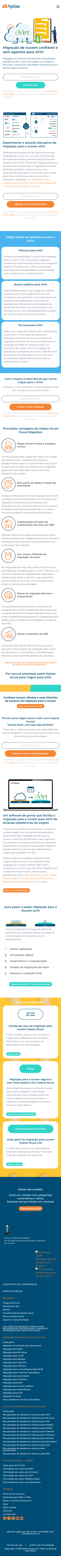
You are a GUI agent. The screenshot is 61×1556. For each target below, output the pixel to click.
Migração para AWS (12, 1349)
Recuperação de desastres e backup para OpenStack (30, 1441)
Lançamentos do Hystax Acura (18, 1313)
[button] (58, 6)
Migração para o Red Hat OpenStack (21, 1372)
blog (5, 1504)
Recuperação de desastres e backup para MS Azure (29, 1418)
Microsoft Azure (39, 875)
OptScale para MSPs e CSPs (17, 1497)
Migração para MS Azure (15, 1352)
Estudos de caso (11, 1306)
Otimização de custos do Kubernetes (22, 1482)
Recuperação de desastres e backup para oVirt (26, 1445)
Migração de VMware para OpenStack (22, 1345)
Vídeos (6, 1309)
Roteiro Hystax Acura (13, 1316)
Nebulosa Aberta (12, 881)
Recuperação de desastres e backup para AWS (26, 1414)
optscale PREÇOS (13, 1291)
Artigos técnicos (11, 1303)
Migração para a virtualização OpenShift (23, 1369)
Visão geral (8, 1342)
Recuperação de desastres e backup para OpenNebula (24, 1449)
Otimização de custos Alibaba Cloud (21, 1479)
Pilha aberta (46, 878)
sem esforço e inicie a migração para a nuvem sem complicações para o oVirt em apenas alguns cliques (29, 183)
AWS (26, 875)
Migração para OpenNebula (17, 1389)
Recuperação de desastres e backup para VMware (28, 1438)
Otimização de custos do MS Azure (20, 1472)
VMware (27, 881)
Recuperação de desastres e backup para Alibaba (28, 1424)
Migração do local (12, 1396)
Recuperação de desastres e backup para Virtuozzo (29, 1435)
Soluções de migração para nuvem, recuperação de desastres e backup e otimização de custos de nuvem (25, 1328)
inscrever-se (29, 1284)
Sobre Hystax (9, 1507)
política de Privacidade (41, 1545)
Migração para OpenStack (16, 1376)
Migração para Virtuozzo (15, 1379)
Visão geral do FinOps (14, 1465)
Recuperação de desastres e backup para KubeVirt (28, 1431)
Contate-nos (9, 1514)
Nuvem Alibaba (29, 878)
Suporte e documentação (16, 1319)
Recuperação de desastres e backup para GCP (26, 1421)
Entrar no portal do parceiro (17, 1500)
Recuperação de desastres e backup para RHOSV (28, 1428)
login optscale (12, 1284)
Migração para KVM (12, 1382)
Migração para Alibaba (14, 1359)
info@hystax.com (31, 1533)
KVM (35, 881)
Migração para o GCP (13, 1355)
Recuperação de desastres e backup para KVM (26, 1453)
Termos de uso (15, 1545)
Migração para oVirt (12, 1393)
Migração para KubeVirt (15, 1362)
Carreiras (7, 1510)
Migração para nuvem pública (18, 1386)
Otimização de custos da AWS (18, 1468)
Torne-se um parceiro (14, 1494)
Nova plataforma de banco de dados (21, 1399)
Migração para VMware (14, 1366)
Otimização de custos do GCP (18, 1475)
